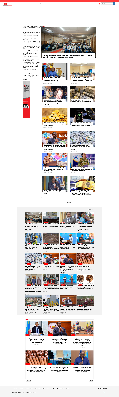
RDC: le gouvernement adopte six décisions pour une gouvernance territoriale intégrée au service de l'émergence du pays (33, 309)
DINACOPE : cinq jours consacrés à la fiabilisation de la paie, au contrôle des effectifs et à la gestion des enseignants (67, 56)
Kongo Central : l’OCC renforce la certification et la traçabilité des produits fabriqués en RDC (51, 225)
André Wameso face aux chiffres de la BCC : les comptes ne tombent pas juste (31, 47)
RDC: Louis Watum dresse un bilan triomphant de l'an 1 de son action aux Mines (54, 192)
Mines (36, 4)
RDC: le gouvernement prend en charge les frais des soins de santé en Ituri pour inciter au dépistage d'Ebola (68, 246)
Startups (55, 4)
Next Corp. (22, 392)
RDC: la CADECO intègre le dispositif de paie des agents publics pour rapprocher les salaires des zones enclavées (31, 77)
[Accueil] (7, 4)
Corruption (78, 4)
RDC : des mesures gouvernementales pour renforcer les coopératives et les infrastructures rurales (84, 308)
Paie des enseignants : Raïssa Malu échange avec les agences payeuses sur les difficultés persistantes (81, 169)
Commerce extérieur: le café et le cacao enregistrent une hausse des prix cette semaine (85, 287)
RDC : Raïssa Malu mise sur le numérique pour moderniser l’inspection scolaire (31, 32)
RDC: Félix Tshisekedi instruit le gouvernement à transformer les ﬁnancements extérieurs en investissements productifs (52, 80)
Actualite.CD (32, 392)
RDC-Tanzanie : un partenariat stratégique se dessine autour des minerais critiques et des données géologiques (30, 37)
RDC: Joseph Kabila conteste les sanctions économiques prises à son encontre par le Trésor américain (67, 226)
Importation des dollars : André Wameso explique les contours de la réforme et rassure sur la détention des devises (81, 147)
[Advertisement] (59, 15)
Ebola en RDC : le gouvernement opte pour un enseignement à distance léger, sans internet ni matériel (32, 28)
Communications (69, 4)
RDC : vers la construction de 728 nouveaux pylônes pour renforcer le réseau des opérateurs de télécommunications (33, 247)
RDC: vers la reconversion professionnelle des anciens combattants (67, 287)
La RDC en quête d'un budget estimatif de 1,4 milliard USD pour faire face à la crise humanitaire (54, 169)
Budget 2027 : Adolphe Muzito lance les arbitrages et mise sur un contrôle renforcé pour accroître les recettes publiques (31, 52)
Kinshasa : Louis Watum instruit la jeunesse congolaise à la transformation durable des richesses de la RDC (82, 369)
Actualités (17, 4)
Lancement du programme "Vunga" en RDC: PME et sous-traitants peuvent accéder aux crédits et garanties (51, 288)
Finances (31, 4)
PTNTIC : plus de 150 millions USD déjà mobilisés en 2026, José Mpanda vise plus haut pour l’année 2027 (32, 43)
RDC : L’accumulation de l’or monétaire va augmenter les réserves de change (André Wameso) (54, 124)
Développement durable (45, 4)
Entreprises (24, 4)
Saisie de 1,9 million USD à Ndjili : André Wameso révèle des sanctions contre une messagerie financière (81, 101)
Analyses (61, 4)
